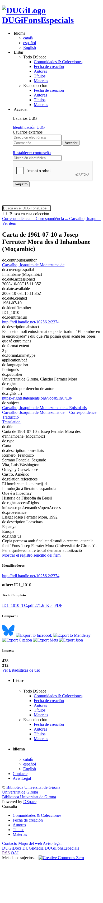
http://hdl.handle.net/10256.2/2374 (30, 322)
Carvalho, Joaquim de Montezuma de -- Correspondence (49, 412)
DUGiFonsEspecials (38, 20)
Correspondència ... (19, 218)
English (29, 47)
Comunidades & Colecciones (58, 61)
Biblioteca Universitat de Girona (33, 787)
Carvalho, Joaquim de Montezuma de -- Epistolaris (44, 407)
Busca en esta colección (28, 214)
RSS (6, 853)
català (28, 38)
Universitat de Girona (20, 792)
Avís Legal (22, 778)
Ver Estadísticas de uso (21, 670)
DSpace (29, 801)
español (29, 42)
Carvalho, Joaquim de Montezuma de (33, 265)
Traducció (10, 417)
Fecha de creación (49, 66)
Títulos (39, 76)
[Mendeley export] (72, 635)
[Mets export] (46, 640)
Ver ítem (9, 223)
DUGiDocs (11, 848)
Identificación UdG (29, 127)
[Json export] (71, 640)
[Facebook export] (34, 635)
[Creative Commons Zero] (61, 857)
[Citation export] (17, 640)
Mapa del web (30, 843)
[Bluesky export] (9, 635)
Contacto (9, 843)
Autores (40, 71)
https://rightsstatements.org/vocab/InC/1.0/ (37, 398)
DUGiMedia (33, 848)
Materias (41, 81)
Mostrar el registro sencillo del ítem (31, 555)
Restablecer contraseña (32, 152)
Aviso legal (52, 843)
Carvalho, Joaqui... (85, 218)
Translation (11, 422)
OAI (14, 853)
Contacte (20, 773)
